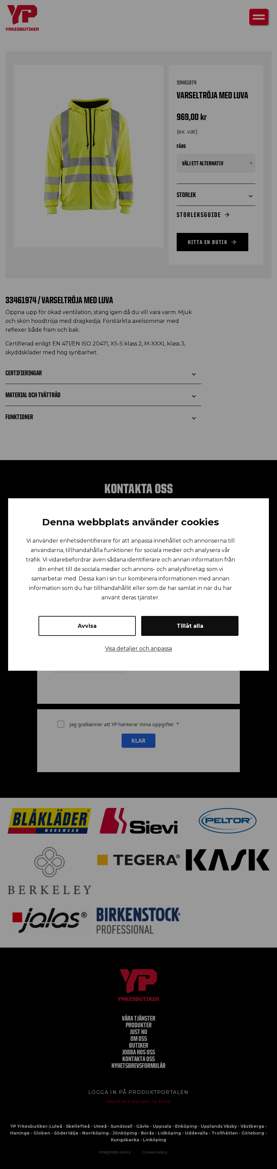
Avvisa (87, 626)
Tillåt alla (190, 626)
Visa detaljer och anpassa (138, 648)
